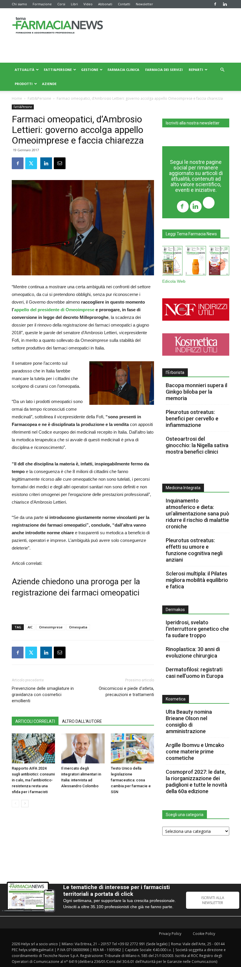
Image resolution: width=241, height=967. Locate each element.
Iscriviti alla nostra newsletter (193, 123)
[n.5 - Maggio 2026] (219, 262)
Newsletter (144, 4)
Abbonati (105, 4)
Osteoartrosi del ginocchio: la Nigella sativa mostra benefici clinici (197, 445)
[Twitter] (209, 203)
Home (17, 98)
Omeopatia (78, 627)
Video (88, 4)
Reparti (196, 69)
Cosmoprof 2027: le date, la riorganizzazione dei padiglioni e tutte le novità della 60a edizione (196, 781)
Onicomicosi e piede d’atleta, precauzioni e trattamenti (126, 691)
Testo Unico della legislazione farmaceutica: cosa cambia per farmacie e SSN (131, 780)
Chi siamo (19, 4)
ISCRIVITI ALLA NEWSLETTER (212, 900)
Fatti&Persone (58, 69)
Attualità (24, 69)
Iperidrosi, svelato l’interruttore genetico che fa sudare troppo (197, 628)
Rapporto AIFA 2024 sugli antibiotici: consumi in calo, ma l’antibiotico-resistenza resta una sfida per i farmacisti (33, 780)
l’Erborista (175, 372)
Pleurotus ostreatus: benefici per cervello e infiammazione (192, 418)
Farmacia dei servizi (164, 69)
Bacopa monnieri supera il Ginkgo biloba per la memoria (196, 391)
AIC (30, 627)
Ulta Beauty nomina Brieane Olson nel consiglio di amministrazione (189, 721)
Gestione (89, 69)
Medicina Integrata (183, 487)
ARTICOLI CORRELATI (35, 721)
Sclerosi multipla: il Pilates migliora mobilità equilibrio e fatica (197, 580)
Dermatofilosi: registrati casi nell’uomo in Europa (194, 672)
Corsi (61, 4)
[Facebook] (215, 4)
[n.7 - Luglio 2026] (172, 262)
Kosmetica (175, 699)
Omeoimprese (51, 627)
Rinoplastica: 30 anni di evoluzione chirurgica (193, 652)
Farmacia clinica (123, 69)
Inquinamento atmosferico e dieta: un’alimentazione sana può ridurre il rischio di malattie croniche (197, 513)
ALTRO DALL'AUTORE (82, 721)
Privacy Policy (170, 933)
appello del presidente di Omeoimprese (54, 309)
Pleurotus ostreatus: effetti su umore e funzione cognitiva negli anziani (194, 550)
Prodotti (24, 83)
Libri (74, 4)
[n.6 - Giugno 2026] (195, 262)
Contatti (124, 4)
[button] (222, 70)
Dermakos (175, 609)
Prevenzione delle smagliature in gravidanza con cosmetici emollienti (43, 694)
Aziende (49, 83)
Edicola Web (173, 281)
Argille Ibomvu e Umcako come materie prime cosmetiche (195, 751)
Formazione (42, 4)
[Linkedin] (224, 4)
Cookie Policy (204, 933)
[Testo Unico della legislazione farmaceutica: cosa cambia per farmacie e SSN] (132, 748)
